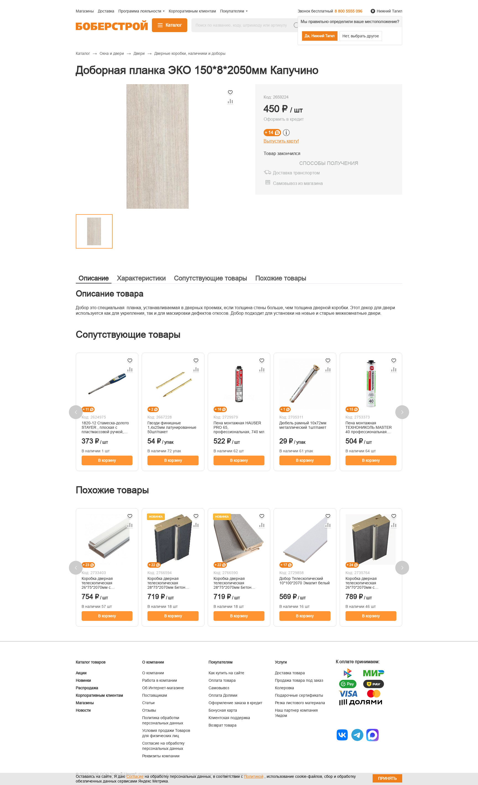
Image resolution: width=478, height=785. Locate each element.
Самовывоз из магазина (298, 183)
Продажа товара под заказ (299, 680)
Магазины (85, 703)
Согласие (135, 776)
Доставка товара (290, 673)
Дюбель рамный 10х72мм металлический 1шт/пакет (302, 425)
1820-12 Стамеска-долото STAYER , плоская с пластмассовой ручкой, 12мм (105, 427)
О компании (153, 673)
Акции (81, 673)
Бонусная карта (223, 710)
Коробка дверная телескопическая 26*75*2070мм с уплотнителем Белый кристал (101, 583)
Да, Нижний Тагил (320, 36)
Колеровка (284, 688)
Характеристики (141, 278)
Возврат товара (223, 725)
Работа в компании (159, 680)
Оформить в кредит (284, 119)
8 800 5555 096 (348, 11)
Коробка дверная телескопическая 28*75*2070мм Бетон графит (166, 583)
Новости (83, 710)
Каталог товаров (90, 662)
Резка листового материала (300, 703)
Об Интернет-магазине (163, 688)
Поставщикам (154, 695)
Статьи (148, 703)
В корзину (107, 460)
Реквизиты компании (161, 756)
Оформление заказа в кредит (235, 703)
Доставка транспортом (296, 173)
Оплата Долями (223, 695)
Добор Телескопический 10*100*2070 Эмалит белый (304, 580)
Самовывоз (219, 688)
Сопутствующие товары (210, 278)
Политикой (253, 776)
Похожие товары (280, 278)
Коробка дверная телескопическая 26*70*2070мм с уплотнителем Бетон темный (364, 583)
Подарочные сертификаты (299, 695)
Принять (387, 778)
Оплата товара (222, 680)
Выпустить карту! (281, 141)
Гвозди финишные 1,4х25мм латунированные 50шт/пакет (171, 427)
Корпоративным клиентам (99, 695)
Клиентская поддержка (229, 718)
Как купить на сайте (226, 673)
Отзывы (149, 710)
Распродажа (87, 688)
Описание (94, 278)
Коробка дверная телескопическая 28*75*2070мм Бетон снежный (232, 583)
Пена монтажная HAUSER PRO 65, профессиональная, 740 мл (239, 427)
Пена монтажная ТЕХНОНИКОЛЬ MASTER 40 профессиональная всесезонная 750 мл (368, 427)
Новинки (83, 680)
